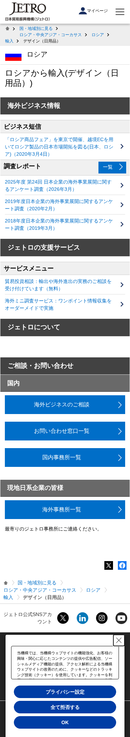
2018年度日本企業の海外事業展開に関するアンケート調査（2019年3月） (59, 224)
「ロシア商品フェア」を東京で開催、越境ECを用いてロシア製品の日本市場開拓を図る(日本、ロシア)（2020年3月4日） (59, 147)
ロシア (98, 34)
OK (65, 722)
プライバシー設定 (65, 692)
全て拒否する (65, 707)
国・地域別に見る (36, 28)
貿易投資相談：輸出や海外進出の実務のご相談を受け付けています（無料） (58, 284)
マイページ (97, 10)
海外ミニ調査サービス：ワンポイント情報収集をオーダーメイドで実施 (58, 304)
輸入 (9, 41)
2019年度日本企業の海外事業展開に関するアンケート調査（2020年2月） (59, 205)
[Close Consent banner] (118, 640)
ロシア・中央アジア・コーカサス (50, 34)
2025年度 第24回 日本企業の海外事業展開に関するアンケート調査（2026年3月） (58, 185)
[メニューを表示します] (120, 12)
